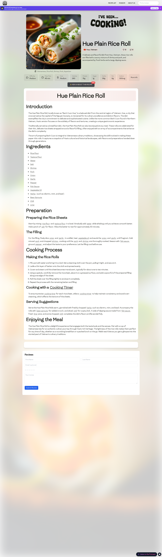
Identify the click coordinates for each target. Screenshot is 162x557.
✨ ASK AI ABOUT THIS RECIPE (81, 85)
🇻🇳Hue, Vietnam (90, 49)
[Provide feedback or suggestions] (159, 554)
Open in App (154, 8)
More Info (134, 77)
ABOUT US (131, 3)
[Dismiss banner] (160, 8)
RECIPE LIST (112, 3)
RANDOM (122, 3)
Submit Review (31, 388)
